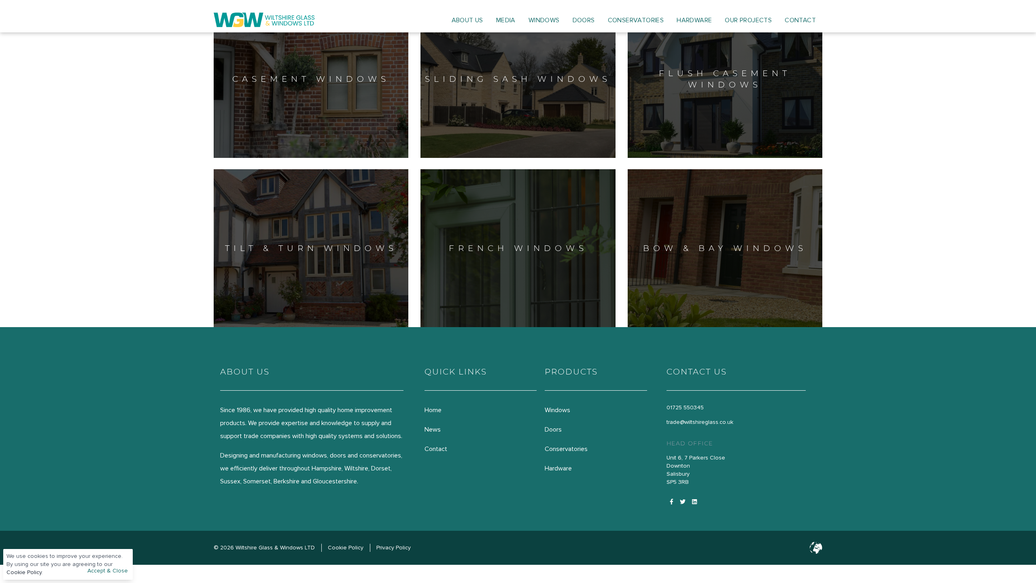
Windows (544, 20)
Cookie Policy (24, 572)
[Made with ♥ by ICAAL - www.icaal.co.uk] (815, 547)
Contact (800, 20)
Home (433, 410)
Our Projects (748, 20)
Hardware (694, 20)
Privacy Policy (393, 547)
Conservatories (636, 20)
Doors (584, 20)
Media (506, 20)
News (433, 430)
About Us (467, 20)
